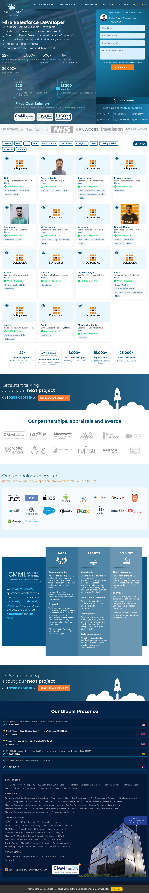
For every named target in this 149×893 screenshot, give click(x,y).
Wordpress (42, 832)
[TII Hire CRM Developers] (14, 510)
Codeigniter (34, 839)
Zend (7, 825)
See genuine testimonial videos (100, 361)
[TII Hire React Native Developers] (31, 521)
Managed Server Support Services (20, 805)
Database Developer (14, 832)
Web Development (127, 798)
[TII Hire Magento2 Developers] (117, 497)
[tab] (74, 250)
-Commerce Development (70, 802)
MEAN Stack (10, 829)
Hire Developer (41, 5)
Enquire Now (139, 5)
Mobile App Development (51, 798)
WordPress (66, 143)
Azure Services (92, 802)
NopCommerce (40, 846)
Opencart (37, 843)
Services (105, 5)
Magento (60, 832)
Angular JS (41, 825)
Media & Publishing (13, 788)
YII (65, 822)
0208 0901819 (20, 397)
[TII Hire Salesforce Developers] (48, 510)
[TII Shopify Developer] (14, 521)
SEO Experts (40, 829)
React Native (64, 825)
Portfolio (17, 856)
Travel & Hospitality (26, 785)
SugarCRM (22, 839)
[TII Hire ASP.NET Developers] (14, 497)
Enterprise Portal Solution (107, 809)
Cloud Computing (41, 812)
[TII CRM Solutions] (83, 510)
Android (22, 829)
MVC (35, 143)
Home (7, 856)
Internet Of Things (67, 809)
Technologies (64, 5)
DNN (23, 822)
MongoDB (25, 843)
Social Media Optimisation (44, 809)
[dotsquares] (26, 869)
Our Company (86, 5)
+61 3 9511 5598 (12, 767)
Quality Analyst (109, 143)
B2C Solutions (59, 785)
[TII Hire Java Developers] (83, 497)
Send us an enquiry (54, 397)
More (20, 149)
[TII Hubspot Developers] (117, 510)
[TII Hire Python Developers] (100, 497)
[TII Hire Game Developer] (100, 510)
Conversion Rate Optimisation (65, 812)
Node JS (52, 825)
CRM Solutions (49, 802)
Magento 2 (10, 836)
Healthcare (73, 785)
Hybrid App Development (76, 798)
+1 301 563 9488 (12, 725)
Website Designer (56, 829)
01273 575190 (12, 735)
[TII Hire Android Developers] (66, 497)
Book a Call (122, 67)
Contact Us (42, 856)
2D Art (28, 802)
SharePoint (56, 839)
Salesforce (10, 839)
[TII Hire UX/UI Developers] (134, 497)
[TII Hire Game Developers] (66, 510)
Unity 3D (21, 836)
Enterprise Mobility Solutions (18, 809)
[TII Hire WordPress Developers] (31, 510)
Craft (51, 832)
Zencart (64, 846)
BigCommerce (24, 846)
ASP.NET (9, 822)
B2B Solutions (44, 785)
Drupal (40, 836)
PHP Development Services (103, 798)
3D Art (37, 802)
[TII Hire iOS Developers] (48, 497)
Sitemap (53, 856)
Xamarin (31, 822)
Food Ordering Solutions (36, 788)
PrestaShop (10, 846)
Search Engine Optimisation (51, 805)
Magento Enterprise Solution (18, 812)
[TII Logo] (12, 10)
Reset (141, 143)
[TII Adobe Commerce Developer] (134, 511)
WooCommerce (59, 843)
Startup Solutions (131, 785)
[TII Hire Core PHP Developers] (31, 497)
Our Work (122, 5)
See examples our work (126, 360)
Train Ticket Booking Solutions (63, 788)
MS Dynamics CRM (53, 836)
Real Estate (10, 785)
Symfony (16, 825)
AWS (93, 143)
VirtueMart (54, 846)
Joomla (31, 836)
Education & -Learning (91, 785)
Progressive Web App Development (21, 798)
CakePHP (48, 822)
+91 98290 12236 (13, 754)
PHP (39, 822)
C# (16, 822)
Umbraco (30, 832)
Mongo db (81, 143)
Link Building (114, 805)
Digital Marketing (85, 809)
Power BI (8, 149)
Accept (116, 889)
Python (47, 843)
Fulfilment (9, 860)
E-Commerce (49, 143)
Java (18, 143)
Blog (62, 856)
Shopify (45, 839)
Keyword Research (97, 805)
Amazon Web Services (112, 802)
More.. (7, 183)
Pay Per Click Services (76, 805)
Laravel (7, 143)
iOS (27, 143)
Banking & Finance (113, 785)
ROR (25, 825)
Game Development (14, 802)
